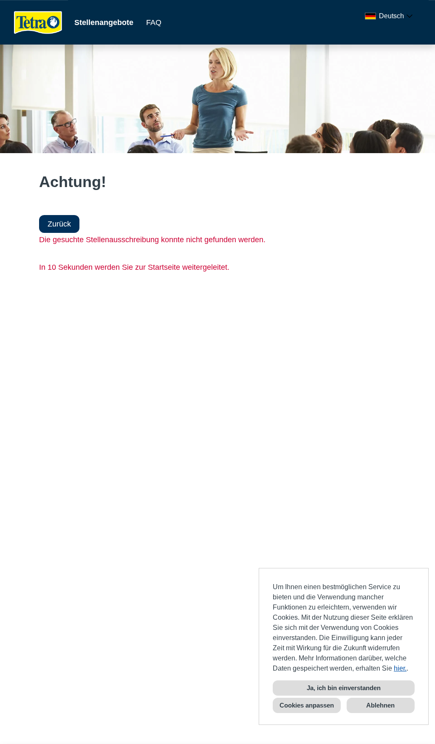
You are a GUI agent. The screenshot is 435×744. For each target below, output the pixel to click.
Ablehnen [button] (380, 705)
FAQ (153, 22)
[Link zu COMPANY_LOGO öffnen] (38, 22)
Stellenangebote (103, 22)
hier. (400, 668)
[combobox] (390, 16)
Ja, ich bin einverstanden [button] (344, 687)
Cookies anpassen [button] (307, 705)
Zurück (59, 224)
